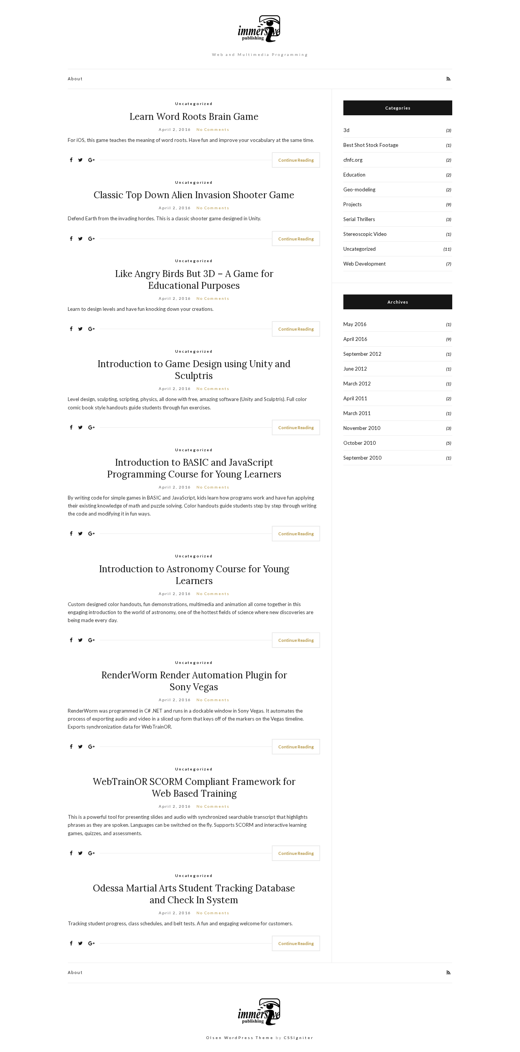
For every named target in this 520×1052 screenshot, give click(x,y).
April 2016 (355, 339)
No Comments (213, 129)
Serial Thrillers (359, 219)
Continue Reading (296, 160)
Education (354, 175)
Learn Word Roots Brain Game (193, 117)
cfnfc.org (352, 160)
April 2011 (355, 398)
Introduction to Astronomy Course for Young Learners (194, 575)
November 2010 (361, 428)
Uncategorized (194, 103)
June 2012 (355, 369)
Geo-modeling (359, 189)
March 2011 (357, 413)
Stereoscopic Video (365, 234)
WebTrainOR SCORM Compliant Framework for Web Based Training (194, 787)
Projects (352, 204)
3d (346, 130)
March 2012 (357, 383)
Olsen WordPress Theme (240, 1037)
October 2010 (359, 443)
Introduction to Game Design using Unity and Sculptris (193, 370)
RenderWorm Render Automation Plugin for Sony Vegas (194, 681)
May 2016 (355, 324)
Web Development (364, 264)
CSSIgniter (299, 1037)
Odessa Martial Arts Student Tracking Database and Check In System (194, 894)
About (75, 78)
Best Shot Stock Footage (370, 145)
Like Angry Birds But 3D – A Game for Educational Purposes (194, 279)
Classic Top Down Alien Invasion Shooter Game (194, 195)
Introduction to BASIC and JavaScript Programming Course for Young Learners (194, 468)
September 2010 (362, 458)
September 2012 (362, 354)
